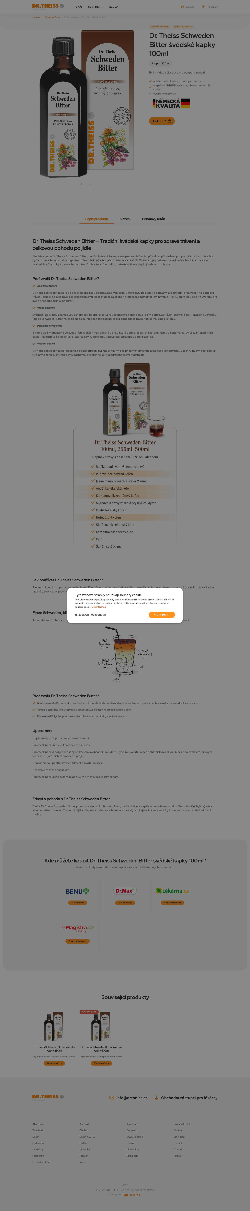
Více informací (99, 606)
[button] (90, 614)
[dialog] (125, 605)
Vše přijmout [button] (161, 614)
